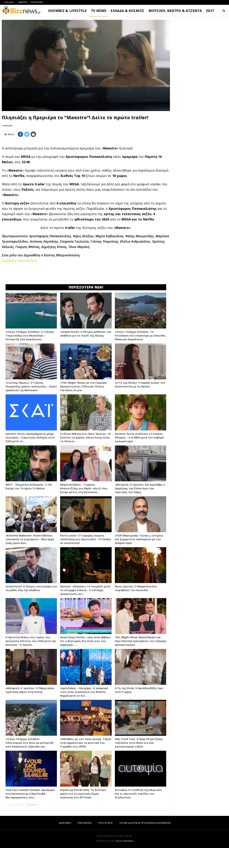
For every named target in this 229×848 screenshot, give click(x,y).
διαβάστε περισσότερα (19, 260)
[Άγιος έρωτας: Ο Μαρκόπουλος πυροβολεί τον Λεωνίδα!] (140, 565)
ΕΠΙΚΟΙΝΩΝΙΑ (37, 2)
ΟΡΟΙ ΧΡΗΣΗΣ (105, 822)
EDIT (210, 10)
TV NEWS (98, 10)
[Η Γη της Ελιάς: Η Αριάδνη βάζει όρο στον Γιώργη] (140, 667)
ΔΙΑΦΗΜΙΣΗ (23, 2)
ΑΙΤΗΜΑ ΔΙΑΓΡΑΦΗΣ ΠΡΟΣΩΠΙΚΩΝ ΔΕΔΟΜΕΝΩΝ (144, 822)
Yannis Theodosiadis (124, 841)
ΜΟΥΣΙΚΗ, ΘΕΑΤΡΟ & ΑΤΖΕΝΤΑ (175, 10)
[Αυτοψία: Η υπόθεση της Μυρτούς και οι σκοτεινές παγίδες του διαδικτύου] (140, 769)
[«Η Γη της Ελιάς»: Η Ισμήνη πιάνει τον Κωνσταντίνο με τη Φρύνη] (140, 361)
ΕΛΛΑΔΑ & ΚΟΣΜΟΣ (127, 10)
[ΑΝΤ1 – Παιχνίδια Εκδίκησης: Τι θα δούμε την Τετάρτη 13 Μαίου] (31, 463)
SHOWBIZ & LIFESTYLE (67, 10)
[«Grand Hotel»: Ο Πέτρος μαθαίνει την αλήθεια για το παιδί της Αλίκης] (85, 310)
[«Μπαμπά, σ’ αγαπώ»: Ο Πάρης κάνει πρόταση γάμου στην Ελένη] (31, 667)
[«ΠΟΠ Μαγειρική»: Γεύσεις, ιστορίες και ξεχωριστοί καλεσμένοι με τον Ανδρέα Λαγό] (140, 514)
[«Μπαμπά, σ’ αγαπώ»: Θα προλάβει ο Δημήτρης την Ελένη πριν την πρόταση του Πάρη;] (140, 463)
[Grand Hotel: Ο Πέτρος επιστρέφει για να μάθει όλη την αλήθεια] (31, 565)
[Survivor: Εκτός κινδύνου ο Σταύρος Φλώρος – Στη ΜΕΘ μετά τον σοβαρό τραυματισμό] (140, 412)
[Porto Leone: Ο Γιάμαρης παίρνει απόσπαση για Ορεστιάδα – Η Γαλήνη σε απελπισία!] (85, 514)
